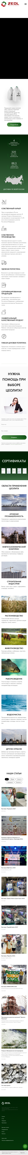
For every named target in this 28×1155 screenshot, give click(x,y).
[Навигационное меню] (26, 4)
